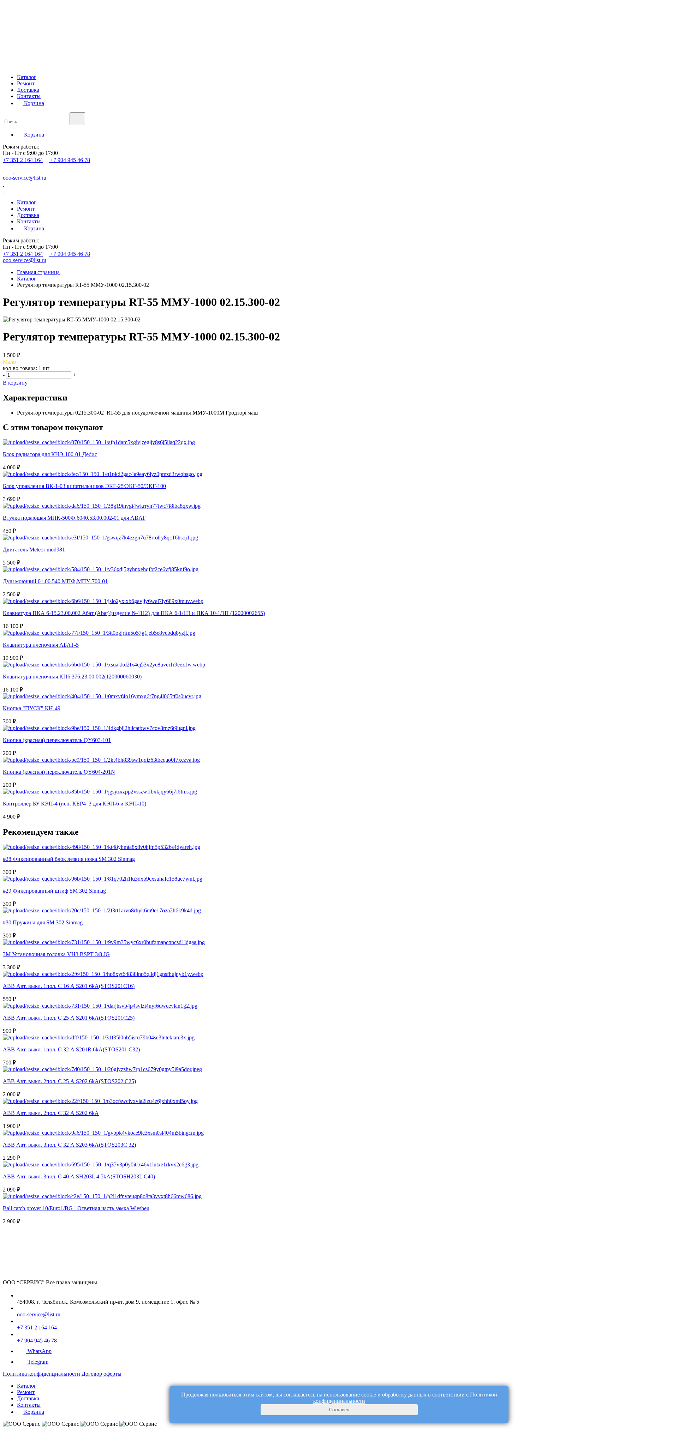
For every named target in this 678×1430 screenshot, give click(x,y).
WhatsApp (40, 1351)
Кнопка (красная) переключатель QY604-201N (59, 772)
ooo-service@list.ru (24, 178)
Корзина (33, 103)
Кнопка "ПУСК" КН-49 (31, 708)
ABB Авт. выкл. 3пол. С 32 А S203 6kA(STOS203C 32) (69, 1145)
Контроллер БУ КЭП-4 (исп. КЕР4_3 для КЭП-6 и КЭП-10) (74, 804)
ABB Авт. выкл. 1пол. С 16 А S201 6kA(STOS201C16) (69, 986)
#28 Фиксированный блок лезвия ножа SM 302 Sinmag (69, 859)
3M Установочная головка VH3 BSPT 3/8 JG (56, 954)
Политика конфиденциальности (41, 1374)
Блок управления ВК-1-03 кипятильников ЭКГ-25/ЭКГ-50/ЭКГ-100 (84, 486)
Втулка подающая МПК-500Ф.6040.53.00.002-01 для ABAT (74, 518)
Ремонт (26, 83)
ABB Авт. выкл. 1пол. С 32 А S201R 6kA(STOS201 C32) (71, 1049)
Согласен (339, 1409)
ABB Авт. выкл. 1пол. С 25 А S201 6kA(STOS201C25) (69, 1018)
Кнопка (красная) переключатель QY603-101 (57, 740)
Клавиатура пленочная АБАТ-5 (41, 645)
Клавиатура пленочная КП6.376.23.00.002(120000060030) (72, 677)
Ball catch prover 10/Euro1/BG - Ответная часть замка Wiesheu (76, 1208)
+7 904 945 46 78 (70, 160)
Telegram (38, 1362)
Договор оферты (101, 1374)
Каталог (26, 77)
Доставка (28, 90)
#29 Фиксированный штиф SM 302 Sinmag (54, 891)
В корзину (16, 383)
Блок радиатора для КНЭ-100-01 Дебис (50, 454)
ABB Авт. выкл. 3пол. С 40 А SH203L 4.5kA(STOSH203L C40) (79, 1176)
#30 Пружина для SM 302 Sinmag (43, 922)
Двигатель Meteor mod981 (34, 550)
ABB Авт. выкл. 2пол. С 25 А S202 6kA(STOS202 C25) (69, 1081)
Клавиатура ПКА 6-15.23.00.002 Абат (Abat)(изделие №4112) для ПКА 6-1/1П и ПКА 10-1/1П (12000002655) (134, 613)
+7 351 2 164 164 (23, 160)
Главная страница (38, 272)
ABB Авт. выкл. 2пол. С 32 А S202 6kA (51, 1113)
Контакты (29, 96)
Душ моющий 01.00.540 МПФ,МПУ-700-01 (55, 581)
